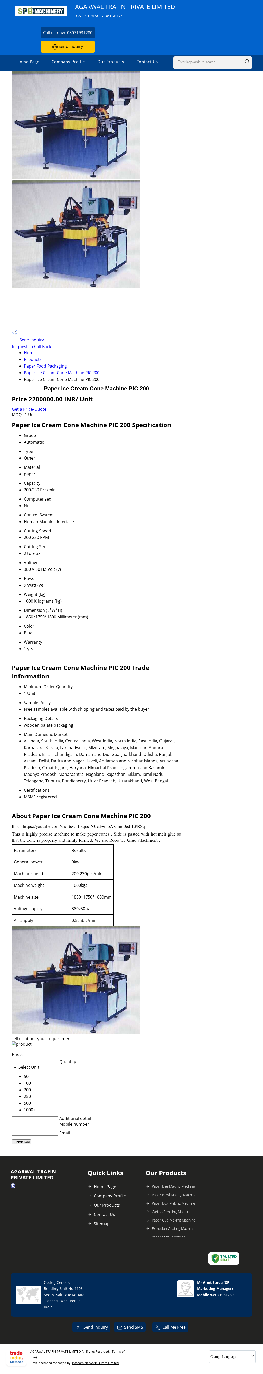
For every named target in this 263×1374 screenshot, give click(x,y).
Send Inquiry (70, 46)
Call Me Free (174, 1327)
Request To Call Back (31, 346)
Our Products (110, 61)
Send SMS (133, 1327)
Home (30, 352)
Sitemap (102, 1223)
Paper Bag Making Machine (173, 1186)
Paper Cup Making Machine (173, 1220)
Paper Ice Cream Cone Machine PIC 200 (61, 372)
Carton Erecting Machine (171, 1211)
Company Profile (68, 61)
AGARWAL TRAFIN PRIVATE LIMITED (125, 10)
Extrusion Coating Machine (173, 1228)
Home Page (28, 61)
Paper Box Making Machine (173, 1203)
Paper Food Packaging (45, 366)
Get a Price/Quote (29, 409)
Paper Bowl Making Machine (174, 1194)
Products (33, 359)
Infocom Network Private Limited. (95, 1363)
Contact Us (147, 61)
